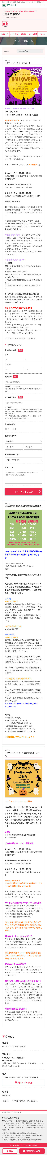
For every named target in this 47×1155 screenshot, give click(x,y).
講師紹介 (23, 34)
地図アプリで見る (25, 1083)
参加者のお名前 (11, 350)
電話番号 (8, 377)
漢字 (6, 355)
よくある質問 (33, 34)
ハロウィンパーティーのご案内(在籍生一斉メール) (23, 754)
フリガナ (8, 364)
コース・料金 (14, 34)
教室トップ (4, 34)
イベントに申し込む (23, 492)
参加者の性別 (10, 424)
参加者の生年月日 (11, 436)
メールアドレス (11, 397)
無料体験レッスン (33, 1151)
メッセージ (9, 467)
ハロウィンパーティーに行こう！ (17, 63)
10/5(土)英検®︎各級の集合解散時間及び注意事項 (23, 506)
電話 (11, 1151)
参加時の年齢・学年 (12, 454)
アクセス (42, 34)
